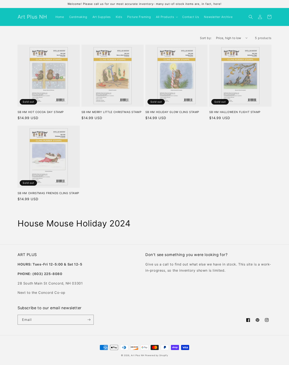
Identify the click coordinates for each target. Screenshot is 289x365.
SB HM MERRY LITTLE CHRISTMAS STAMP (111, 112)
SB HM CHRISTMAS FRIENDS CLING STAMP (48, 193)
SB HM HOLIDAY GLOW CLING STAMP (172, 112)
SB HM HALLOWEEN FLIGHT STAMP (234, 112)
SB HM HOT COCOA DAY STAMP (41, 112)
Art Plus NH (137, 355)
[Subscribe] (89, 320)
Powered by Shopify (156, 355)
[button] (166, 16)
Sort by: (206, 38)
